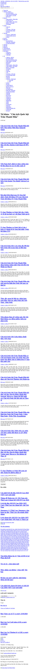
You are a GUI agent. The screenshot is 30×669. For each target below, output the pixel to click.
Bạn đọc (8, 32)
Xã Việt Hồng (10, 540)
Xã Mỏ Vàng (26, 535)
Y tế (7, 28)
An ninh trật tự (9, 40)
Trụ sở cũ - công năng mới (10, 564)
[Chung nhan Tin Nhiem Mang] (8, 667)
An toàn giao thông (10, 43)
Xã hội (4, 25)
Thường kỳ (8, 53)
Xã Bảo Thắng (21, 541)
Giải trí (7, 37)
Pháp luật (5, 39)
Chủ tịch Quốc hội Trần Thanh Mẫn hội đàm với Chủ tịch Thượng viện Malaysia (15, 378)
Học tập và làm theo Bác (11, 14)
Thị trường (8, 24)
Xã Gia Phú (6, 543)
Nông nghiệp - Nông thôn (12, 19)
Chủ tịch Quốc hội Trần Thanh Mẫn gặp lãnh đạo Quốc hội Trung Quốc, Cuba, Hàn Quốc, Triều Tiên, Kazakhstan (15, 414)
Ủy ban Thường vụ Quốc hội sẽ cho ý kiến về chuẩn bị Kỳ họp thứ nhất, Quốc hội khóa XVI (15, 229)
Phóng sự (5, 47)
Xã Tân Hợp (9, 535)
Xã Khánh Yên (11, 545)
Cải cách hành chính (10, 30)
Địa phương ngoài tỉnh (6, 529)
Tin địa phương (5, 526)
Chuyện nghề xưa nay (11, 35)
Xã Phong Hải (7, 541)
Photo (7, 103)
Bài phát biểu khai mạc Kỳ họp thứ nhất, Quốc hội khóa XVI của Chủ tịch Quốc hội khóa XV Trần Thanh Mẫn (14, 197)
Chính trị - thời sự (7, 11)
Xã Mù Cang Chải (5, 530)
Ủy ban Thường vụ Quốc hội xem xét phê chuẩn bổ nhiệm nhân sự (14, 471)
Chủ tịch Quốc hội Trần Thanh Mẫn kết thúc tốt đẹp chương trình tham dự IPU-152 (15, 145)
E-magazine (8, 104)
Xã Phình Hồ (9, 531)
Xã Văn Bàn (18, 545)
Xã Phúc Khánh (22, 548)
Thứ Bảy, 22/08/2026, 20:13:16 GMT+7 (9, 1)
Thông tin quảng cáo (10, 108)
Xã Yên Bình (5, 539)
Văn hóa (5, 33)
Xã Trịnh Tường (10, 544)
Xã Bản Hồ (13, 549)
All (4, 56)
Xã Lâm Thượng (4, 536)
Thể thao (5, 44)
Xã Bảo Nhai (8, 550)
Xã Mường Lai (8, 538)
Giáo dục (8, 26)
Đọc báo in (5, 51)
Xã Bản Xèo (23, 544)
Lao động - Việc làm (10, 29)
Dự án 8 (8, 110)
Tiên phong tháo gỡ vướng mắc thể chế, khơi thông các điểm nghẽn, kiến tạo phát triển (15, 319)
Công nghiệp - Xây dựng (11, 21)
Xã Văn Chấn (7, 533)
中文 (5, 3)
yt (2, 5)
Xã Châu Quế (17, 534)
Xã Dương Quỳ (24, 545)
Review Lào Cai (7, 49)
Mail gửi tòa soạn (23, 1)
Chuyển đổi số (6, 48)
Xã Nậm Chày (17, 544)
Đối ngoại (8, 16)
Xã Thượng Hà (8, 548)
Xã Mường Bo (7, 549)
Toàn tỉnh (20, 529)
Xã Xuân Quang (14, 541)
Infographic (8, 107)
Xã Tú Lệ (18, 530)
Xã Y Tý (25, 543)
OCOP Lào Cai (9, 20)
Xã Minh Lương (10, 547)
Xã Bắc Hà (19, 550)
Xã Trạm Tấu (24, 530)
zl (3, 5)
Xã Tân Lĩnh (17, 536)
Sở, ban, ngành (14, 529)
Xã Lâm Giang (23, 534)
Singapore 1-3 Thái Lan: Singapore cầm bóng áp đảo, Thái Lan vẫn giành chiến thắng (15, 512)
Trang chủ (5, 10)
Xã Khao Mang (25, 529)
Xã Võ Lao (5, 545)
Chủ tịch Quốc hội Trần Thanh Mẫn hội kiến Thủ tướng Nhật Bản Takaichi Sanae (15, 127)
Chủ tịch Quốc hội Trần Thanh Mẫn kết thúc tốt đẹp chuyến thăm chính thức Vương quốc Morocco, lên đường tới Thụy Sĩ (15, 453)
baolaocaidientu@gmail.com (10, 653)
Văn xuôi (11, 80)
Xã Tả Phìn (24, 549)
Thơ (10, 81)
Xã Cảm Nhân (15, 538)
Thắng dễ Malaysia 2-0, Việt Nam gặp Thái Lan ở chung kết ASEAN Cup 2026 (15, 499)
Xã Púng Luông (12, 530)
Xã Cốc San (23, 540)
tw (4, 641)
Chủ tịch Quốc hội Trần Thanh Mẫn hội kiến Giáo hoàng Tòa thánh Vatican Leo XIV (15, 181)
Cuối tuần (8, 54)
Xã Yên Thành (21, 538)
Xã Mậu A (14, 535)
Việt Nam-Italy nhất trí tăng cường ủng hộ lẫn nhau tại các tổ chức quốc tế (15, 165)
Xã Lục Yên (11, 536)
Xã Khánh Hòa (23, 536)
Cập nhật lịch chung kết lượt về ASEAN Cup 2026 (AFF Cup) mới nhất (15, 586)
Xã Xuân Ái (20, 535)
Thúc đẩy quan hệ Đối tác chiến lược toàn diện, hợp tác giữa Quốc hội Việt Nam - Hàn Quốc (14, 300)
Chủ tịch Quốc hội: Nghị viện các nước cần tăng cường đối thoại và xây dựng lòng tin (14, 432)
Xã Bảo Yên (23, 547)
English (2, 3)
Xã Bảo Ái (10, 539)
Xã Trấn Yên (16, 539)
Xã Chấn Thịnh (23, 533)
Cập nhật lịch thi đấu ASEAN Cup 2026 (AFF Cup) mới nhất (15, 494)
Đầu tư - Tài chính (10, 23)
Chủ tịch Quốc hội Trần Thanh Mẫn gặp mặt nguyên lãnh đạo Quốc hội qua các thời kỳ (15, 283)
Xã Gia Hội (20, 531)
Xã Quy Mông (16, 540)
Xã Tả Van (18, 549)
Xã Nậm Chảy (17, 547)
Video (7, 101)
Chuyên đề (8, 109)
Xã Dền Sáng (20, 543)
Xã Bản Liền (14, 550)
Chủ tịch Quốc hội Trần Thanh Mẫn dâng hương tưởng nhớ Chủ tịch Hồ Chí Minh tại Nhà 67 (15, 265)
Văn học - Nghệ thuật (11, 34)
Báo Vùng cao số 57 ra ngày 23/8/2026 (14, 614)
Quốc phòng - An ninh (11, 15)
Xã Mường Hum (13, 543)
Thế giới (5, 46)
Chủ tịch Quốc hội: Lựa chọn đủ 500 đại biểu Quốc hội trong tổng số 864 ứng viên (15, 247)
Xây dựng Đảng (9, 12)
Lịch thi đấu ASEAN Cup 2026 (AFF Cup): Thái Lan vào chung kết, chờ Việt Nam (15, 505)
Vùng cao (8, 52)
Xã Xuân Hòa (15, 548)
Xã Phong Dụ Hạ (10, 534)
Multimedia (8, 100)
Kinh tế (5, 18)
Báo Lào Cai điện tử (5, 6)
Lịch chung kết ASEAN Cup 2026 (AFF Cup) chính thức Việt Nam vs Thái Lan (15, 518)
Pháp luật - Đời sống (10, 42)
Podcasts (8, 105)
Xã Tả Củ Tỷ (25, 550)
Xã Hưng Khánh (23, 539)
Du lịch (5, 38)
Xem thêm (3, 484)
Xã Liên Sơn (15, 531)
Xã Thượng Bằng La (15, 533)
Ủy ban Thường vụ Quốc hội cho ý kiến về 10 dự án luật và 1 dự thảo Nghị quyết (15, 213)
